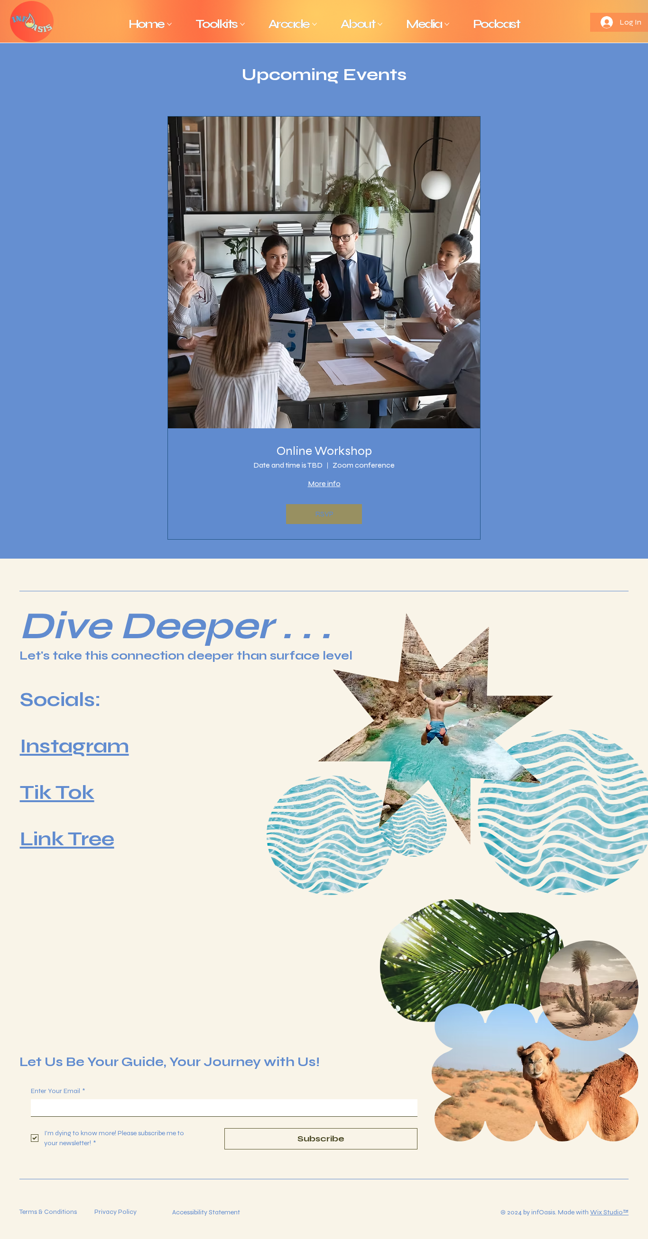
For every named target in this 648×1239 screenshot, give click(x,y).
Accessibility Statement (206, 1212)
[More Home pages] (169, 24)
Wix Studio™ (609, 1212)
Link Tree (67, 838)
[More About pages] (380, 24)
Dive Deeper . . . (175, 626)
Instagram (74, 746)
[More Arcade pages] (314, 24)
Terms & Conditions (48, 1212)
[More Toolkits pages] (242, 24)
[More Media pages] (446, 24)
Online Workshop (324, 450)
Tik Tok (57, 792)
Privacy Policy (115, 1212)
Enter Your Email (58, 1091)
